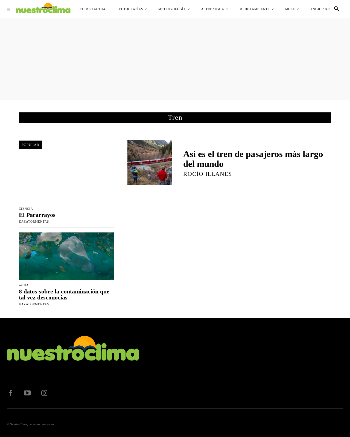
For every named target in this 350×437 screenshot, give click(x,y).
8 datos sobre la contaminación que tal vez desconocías (64, 294)
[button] (336, 9)
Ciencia (26, 208)
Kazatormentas (34, 221)
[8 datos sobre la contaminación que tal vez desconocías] (66, 256)
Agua (24, 285)
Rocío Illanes (207, 173)
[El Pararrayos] (66, 180)
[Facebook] (10, 393)
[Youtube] (27, 393)
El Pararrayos (37, 214)
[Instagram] (44, 393)
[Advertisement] (175, 59)
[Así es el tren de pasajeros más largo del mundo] (149, 162)
